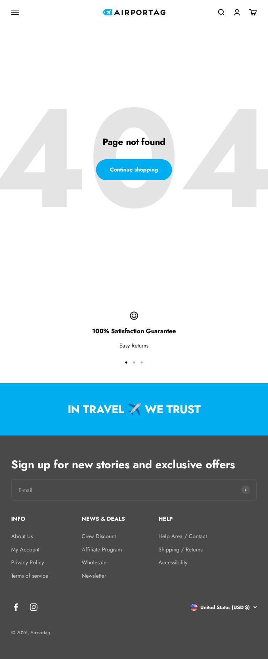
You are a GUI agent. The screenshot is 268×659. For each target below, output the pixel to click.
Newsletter (94, 576)
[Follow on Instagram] (33, 607)
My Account (25, 549)
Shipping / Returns (180, 549)
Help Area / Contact (182, 536)
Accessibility (172, 562)
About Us (22, 536)
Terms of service (29, 576)
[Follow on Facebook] (16, 607)
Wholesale (94, 562)
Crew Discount (99, 536)
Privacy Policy (27, 562)
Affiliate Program (102, 549)
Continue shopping (134, 170)
